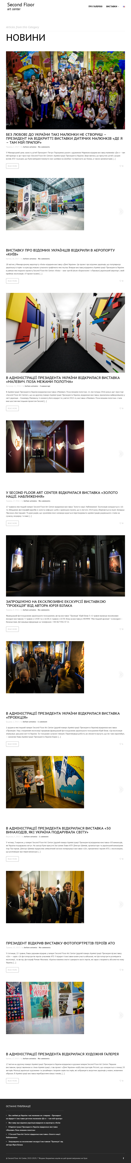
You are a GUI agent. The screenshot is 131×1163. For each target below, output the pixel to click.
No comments (44, 147)
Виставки (111, 6)
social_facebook (123, 1158)
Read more (12, 166)
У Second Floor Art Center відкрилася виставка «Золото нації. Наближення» (62, 494)
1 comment (42, 722)
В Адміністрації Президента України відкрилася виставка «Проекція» (63, 715)
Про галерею (95, 6)
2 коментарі (45, 386)
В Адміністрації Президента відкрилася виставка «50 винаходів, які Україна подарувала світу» (58, 830)
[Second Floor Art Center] (20, 6)
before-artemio (29, 147)
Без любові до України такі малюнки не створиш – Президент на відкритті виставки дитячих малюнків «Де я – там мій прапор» (64, 138)
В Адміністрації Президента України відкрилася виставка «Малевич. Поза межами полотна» (63, 379)
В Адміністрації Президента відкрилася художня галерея (62, 1054)
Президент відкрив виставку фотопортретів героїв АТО (60, 943)
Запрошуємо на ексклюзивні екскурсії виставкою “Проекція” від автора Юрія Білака (56, 603)
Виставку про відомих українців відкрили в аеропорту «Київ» (60, 252)
